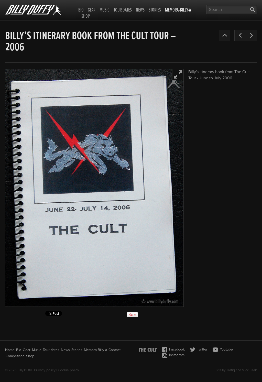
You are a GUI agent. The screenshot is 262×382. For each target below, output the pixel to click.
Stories (155, 10)
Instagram (176, 355)
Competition (15, 356)
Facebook (177, 349)
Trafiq (230, 370)
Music (105, 10)
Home (10, 350)
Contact (114, 350)
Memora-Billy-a (178, 10)
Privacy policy (45, 370)
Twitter (202, 349)
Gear (91, 10)
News (140, 10)
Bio (81, 10)
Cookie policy (68, 370)
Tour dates (123, 10)
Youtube (226, 349)
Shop (85, 16)
